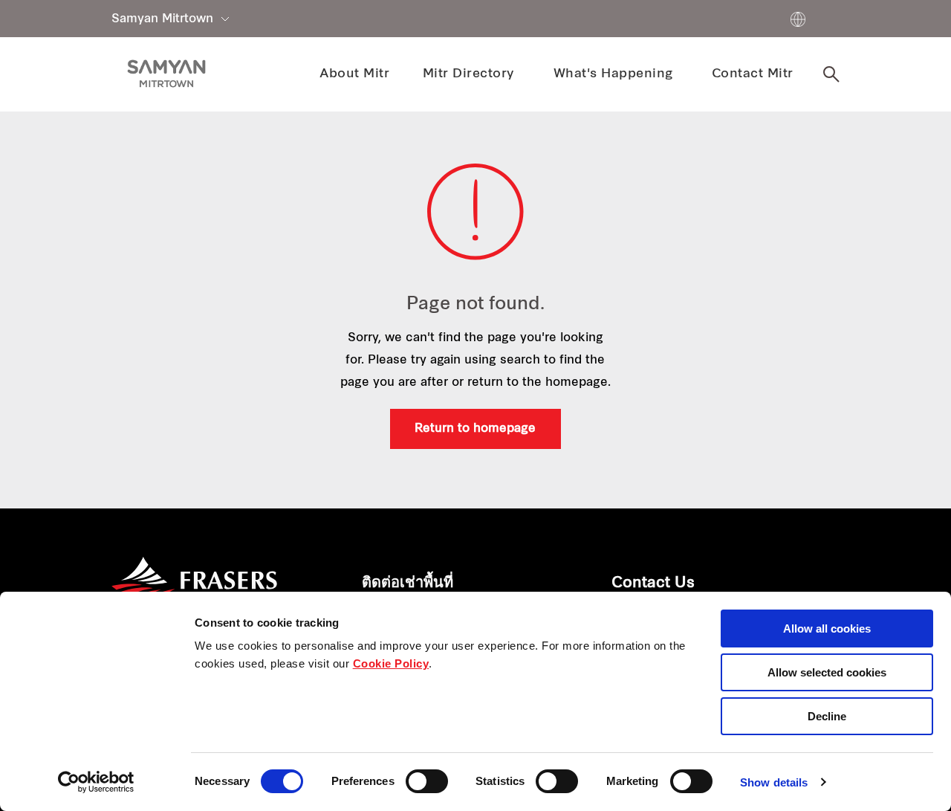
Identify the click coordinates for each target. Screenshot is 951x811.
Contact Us (653, 583)
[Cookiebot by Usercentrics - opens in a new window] (96, 782)
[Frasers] (166, 73)
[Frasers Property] (194, 588)
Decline (827, 716)
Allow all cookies (827, 628)
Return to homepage (475, 429)
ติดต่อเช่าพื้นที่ (407, 583)
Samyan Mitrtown (162, 19)
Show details (774, 782)
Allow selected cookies (826, 672)
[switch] (427, 781)
